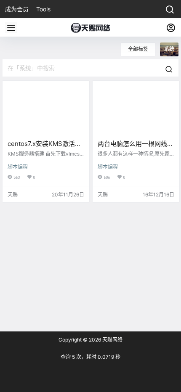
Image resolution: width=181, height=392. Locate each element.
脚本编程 (18, 167)
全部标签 (138, 49)
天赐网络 (111, 339)
